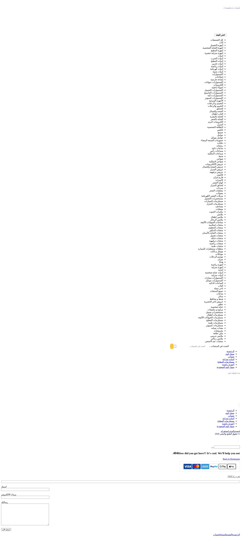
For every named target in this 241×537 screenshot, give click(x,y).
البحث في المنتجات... (219, 346)
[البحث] (173, 346)
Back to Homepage (231, 459)
